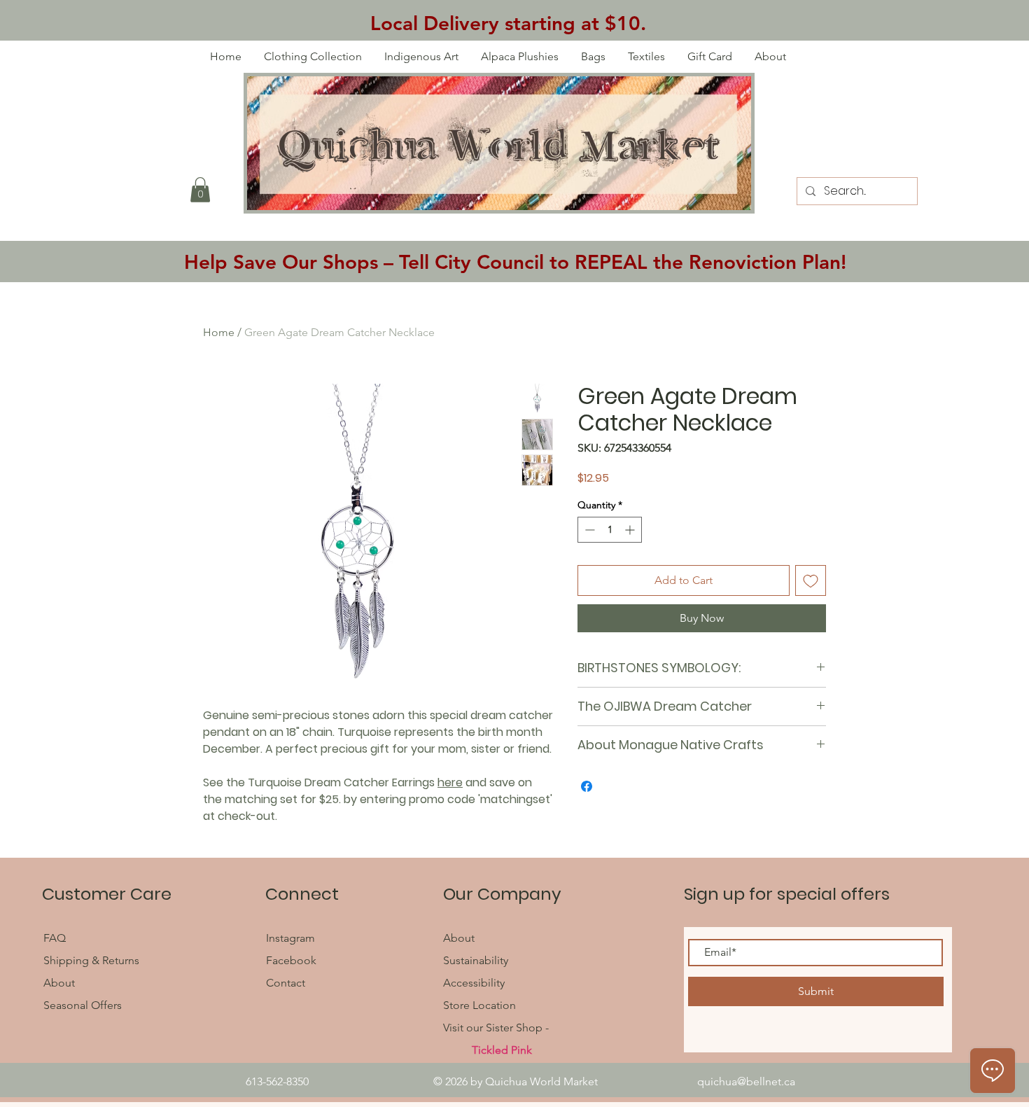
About (59, 982)
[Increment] (631, 529)
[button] (200, 189)
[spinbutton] (609, 529)
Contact (285, 982)
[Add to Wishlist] (810, 580)
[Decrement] (588, 529)
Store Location (479, 1005)
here (450, 782)
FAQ (56, 938)
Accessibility (474, 982)
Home (218, 332)
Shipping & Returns (91, 960)
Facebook (292, 960)
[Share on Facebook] (586, 786)
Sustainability (475, 960)
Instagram (290, 938)
